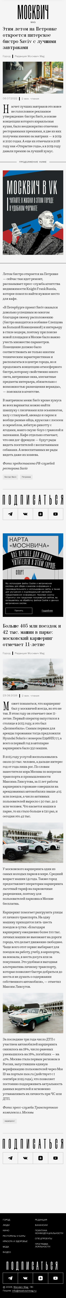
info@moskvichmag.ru (24, 1291)
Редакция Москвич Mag (30, 56)
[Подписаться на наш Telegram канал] (10, 514)
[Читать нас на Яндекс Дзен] (40, 514)
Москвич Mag (21, 1287)
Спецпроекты (43, 1239)
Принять (18, 611)
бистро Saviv (10, 477)
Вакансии (41, 1225)
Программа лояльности (42, 1245)
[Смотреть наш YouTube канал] (55, 514)
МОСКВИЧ (33, 13)
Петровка (26, 477)
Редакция (41, 1220)
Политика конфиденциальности (49, 1232)
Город (6, 56)
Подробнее (47, 611)
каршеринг (10, 1121)
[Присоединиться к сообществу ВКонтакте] (25, 514)
